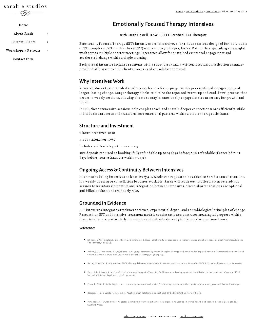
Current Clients (24, 42)
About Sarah (23, 33)
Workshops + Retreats (23, 50)
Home (23, 25)
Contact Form (23, 59)
